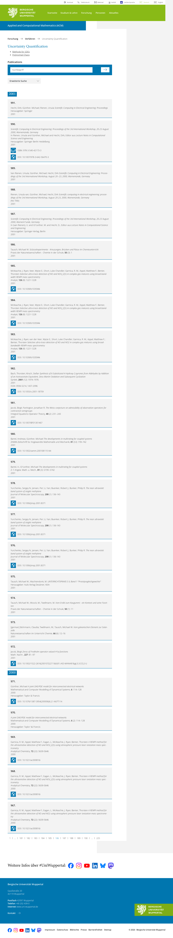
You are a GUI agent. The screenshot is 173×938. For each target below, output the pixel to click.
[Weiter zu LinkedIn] (95, 865)
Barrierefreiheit (95, 929)
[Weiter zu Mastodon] (111, 866)
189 (78, 838)
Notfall (113, 2)
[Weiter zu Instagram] (79, 865)
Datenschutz (62, 929)
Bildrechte (74, 929)
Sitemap (107, 929)
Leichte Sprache (129, 2)
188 (71, 838)
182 (28, 838)
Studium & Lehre (68, 12)
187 (64, 838)
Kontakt (12, 913)
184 (42, 838)
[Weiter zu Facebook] (71, 865)
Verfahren (30, 38)
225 (98, 838)
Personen (100, 12)
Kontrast (70, 2)
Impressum (50, 929)
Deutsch (146, 2)
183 (35, 838)
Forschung (86, 12)
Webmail (100, 2)
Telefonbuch (85, 2)
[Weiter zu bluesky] (103, 865)
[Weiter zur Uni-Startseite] (26, 13)
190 (86, 838)
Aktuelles (113, 12)
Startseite (52, 12)
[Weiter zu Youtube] (87, 866)
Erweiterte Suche (18, 81)
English (160, 2)
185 (50, 838)
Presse (84, 929)
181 (21, 838)
